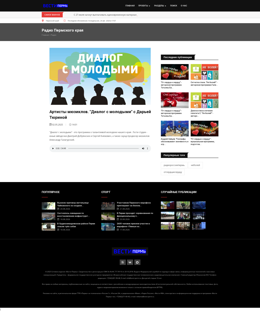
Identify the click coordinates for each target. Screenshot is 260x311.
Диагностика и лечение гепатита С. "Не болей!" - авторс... (202, 113)
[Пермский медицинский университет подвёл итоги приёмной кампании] (199, 205)
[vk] (130, 262)
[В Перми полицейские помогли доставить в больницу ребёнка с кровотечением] (183, 215)
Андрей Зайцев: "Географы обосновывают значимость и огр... (174, 141)
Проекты (144, 5)
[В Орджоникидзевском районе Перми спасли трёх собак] (48, 226)
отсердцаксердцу (173, 172)
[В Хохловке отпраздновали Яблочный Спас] (167, 226)
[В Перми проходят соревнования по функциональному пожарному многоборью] (108, 216)
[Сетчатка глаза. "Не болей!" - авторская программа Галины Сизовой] (204, 72)
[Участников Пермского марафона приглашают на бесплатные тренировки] (108, 205)
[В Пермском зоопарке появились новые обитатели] (183, 205)
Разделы (160, 5)
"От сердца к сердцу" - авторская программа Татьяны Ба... (171, 85)
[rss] (123, 262)
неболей (195, 165)
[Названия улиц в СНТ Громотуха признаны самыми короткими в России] (167, 205)
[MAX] (137, 262)
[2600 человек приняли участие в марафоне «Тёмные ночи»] (108, 226)
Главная (130, 5)
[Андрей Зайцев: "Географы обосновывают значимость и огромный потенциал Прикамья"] (175, 128)
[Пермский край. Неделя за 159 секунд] (199, 215)
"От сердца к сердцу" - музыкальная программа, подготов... (202, 141)
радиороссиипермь (174, 165)
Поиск (173, 5)
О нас (184, 5)
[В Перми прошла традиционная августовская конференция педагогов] (199, 226)
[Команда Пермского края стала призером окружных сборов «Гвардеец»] (167, 215)
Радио (53, 35)
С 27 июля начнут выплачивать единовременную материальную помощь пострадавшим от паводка (127, 14)
